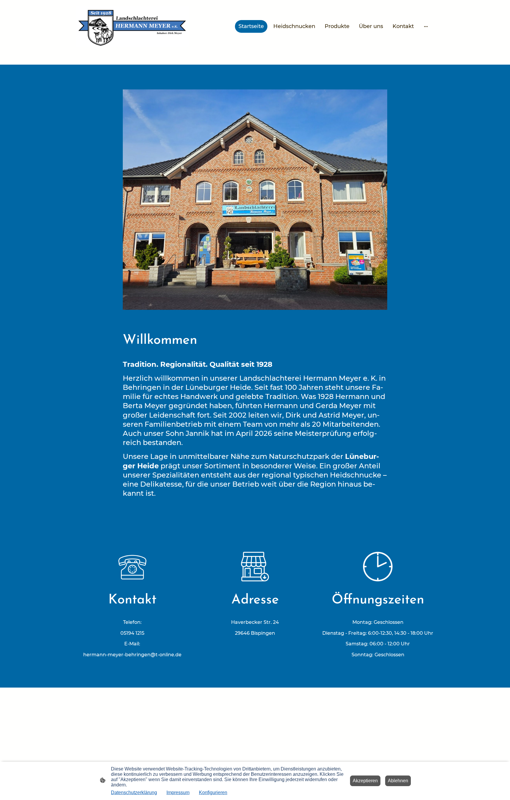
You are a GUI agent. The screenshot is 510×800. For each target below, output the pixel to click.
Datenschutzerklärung (134, 792)
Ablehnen (398, 780)
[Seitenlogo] (132, 26)
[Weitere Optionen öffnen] (426, 26)
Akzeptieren (365, 780)
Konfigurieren (213, 792)
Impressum (177, 792)
